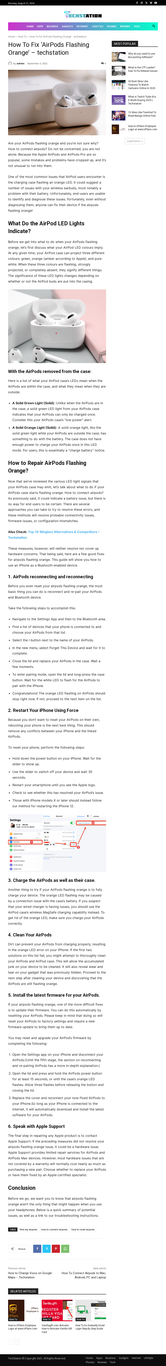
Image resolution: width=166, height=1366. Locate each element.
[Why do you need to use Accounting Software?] (119, 57)
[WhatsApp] (65, 1249)
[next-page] (17, 1342)
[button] (154, 26)
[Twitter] (146, 3)
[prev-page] (10, 1342)
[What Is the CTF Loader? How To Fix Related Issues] (119, 71)
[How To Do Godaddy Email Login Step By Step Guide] (91, 1310)
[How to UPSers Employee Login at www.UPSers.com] (23, 1310)
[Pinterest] (56, 1249)
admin (20, 63)
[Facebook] (137, 3)
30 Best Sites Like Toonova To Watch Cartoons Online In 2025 (141, 85)
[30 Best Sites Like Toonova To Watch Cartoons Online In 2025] (119, 84)
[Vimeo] (151, 3)
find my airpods (28, 1229)
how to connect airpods (54, 1229)
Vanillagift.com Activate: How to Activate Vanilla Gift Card (57, 1329)
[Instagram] (141, 3)
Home (11, 36)
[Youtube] (155, 3)
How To (22, 36)
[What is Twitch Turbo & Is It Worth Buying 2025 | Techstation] (119, 100)
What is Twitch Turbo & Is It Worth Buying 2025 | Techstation (142, 100)
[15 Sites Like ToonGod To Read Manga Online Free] (119, 115)
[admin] (10, 63)
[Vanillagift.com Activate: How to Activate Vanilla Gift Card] (57, 1310)
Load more (133, 141)
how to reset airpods (83, 1229)
